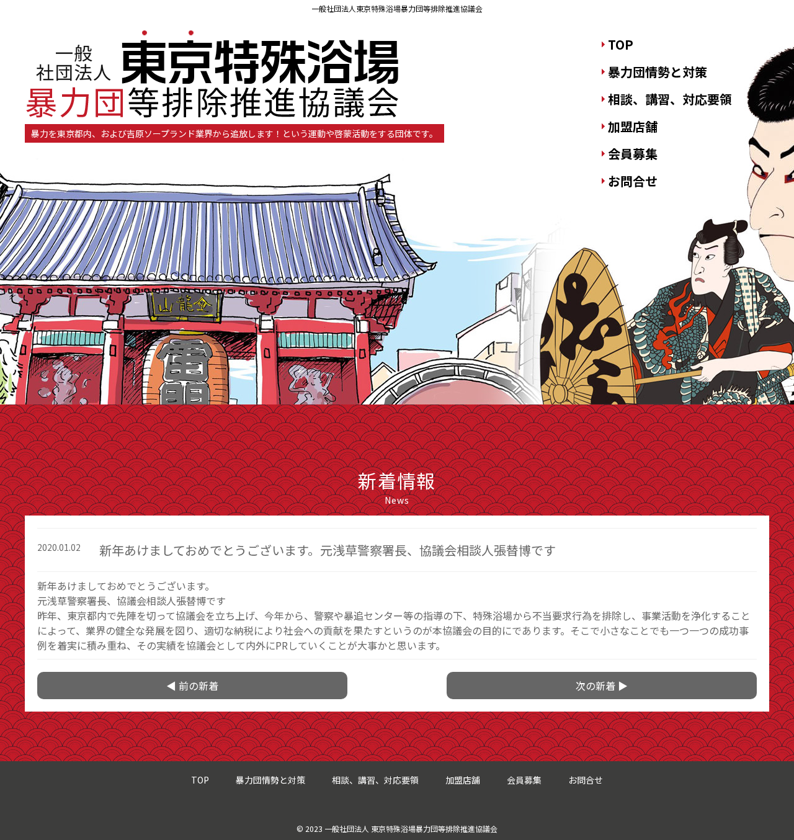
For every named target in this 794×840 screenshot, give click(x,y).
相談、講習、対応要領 (670, 99)
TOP (620, 44)
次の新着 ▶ (602, 685)
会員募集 (633, 154)
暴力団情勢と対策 (657, 72)
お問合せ (633, 181)
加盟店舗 (633, 126)
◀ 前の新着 (192, 685)
